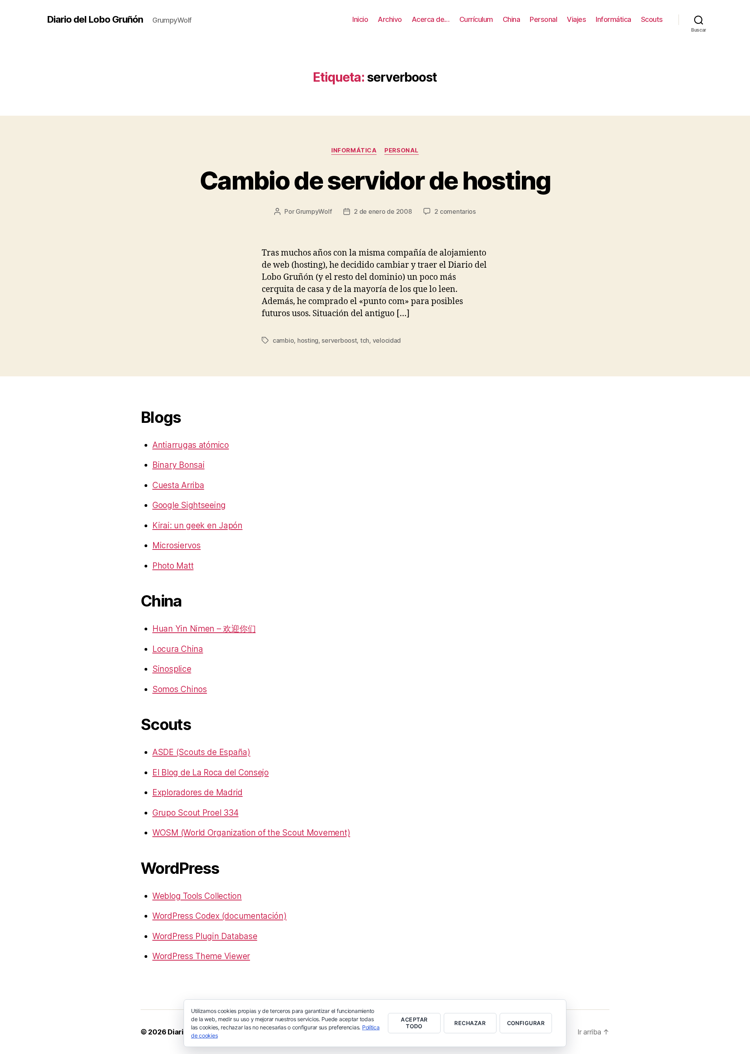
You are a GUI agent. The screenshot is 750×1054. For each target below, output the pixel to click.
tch (364, 340)
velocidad (387, 340)
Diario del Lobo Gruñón (95, 19)
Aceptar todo (414, 1022)
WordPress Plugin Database (204, 936)
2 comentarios (455, 211)
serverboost (339, 340)
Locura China (177, 649)
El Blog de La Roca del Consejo (210, 772)
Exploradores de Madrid (197, 792)
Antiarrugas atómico (190, 445)
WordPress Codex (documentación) (219, 916)
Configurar (526, 1023)
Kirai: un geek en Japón (197, 525)
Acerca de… (431, 19)
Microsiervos (176, 545)
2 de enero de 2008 (383, 211)
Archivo (390, 19)
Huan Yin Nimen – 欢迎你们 (203, 628)
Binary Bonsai (178, 465)
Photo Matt (172, 566)
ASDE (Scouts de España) (201, 752)
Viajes (576, 19)
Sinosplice (171, 669)
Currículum (476, 19)
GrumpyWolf (314, 211)
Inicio (360, 19)
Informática (613, 19)
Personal (543, 19)
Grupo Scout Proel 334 (195, 813)
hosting (307, 340)
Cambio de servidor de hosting (375, 180)
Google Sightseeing (189, 505)
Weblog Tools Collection (197, 896)
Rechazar (470, 1023)
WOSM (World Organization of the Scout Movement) (251, 832)
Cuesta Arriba (178, 485)
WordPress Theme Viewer (201, 956)
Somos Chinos (179, 689)
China (511, 19)
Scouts (652, 19)
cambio (283, 340)
